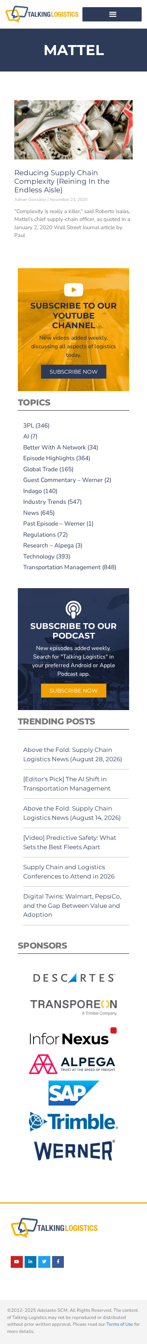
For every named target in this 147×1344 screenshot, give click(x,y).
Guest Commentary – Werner (63, 480)
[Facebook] (58, 1262)
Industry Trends (44, 502)
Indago (32, 491)
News (31, 513)
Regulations (39, 535)
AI (26, 436)
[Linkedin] (31, 1262)
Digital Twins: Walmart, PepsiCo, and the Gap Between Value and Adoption (72, 905)
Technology (39, 556)
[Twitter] (44, 1262)
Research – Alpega (48, 545)
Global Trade (40, 469)
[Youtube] (17, 1262)
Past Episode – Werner (54, 524)
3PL (28, 426)
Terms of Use (119, 1324)
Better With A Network (54, 447)
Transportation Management (62, 567)
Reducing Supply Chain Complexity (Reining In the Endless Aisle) (62, 181)
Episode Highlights (49, 458)
